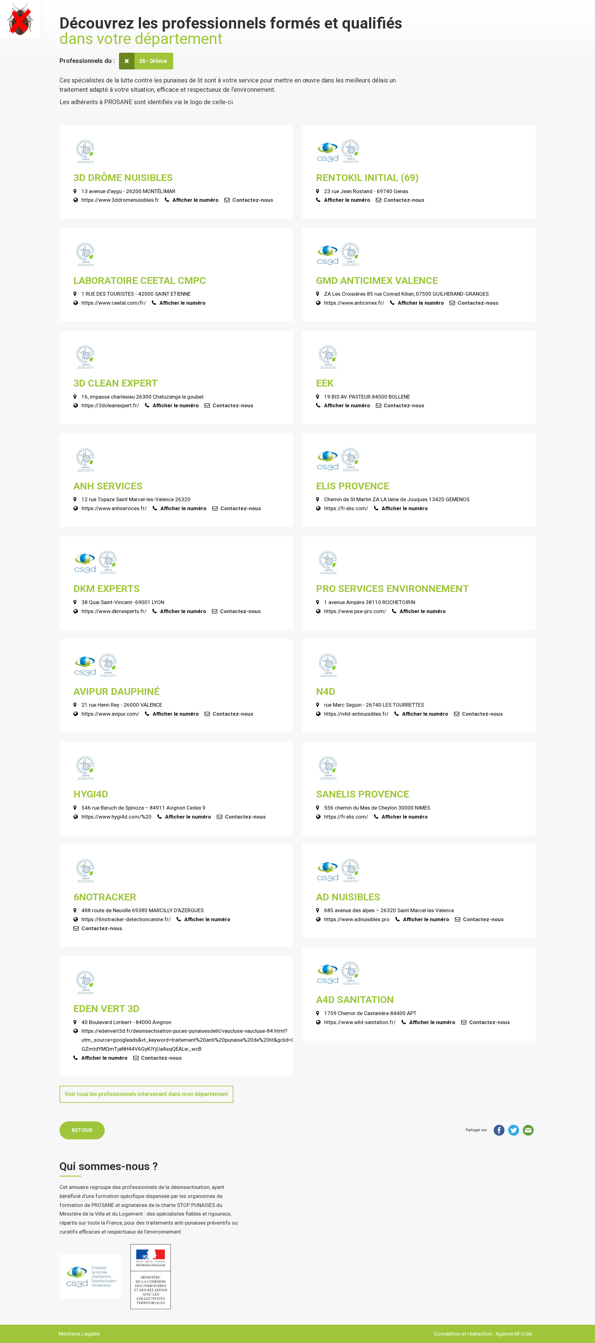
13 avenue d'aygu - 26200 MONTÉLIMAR (128, 191)
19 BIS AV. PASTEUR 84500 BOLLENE (367, 397)
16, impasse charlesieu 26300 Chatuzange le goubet (143, 397)
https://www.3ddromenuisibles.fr (120, 200)
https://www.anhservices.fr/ (114, 508)
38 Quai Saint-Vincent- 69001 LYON (123, 602)
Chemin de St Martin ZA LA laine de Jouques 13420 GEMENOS (396, 499)
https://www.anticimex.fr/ (354, 303)
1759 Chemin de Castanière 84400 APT (370, 1013)
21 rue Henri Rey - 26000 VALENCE (122, 705)
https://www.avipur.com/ (110, 714)
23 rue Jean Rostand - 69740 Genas (366, 191)
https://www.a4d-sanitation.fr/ (360, 1022)
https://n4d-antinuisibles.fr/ (356, 714)
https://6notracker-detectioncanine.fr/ (126, 919)
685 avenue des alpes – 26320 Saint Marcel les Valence (389, 910)
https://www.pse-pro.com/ (355, 611)
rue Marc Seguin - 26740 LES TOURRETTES (374, 705)
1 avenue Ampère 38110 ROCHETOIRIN (369, 602)
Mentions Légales (79, 1334)
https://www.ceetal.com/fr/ (114, 303)
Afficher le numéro (195, 200)
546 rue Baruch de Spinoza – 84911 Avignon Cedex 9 (143, 808)
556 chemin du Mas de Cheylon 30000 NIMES (377, 808)
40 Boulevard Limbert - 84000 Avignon (126, 1022)
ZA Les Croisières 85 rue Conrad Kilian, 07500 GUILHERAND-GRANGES (406, 294)
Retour (82, 1130)
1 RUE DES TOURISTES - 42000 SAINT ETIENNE (136, 294)
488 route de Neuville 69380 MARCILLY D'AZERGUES (143, 910)
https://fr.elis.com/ (346, 508)
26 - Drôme (153, 61)
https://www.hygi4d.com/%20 (117, 817)
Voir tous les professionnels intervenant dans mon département (146, 1094)
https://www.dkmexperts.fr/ (114, 611)
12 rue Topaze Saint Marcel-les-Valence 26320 (136, 499)
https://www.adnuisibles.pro (357, 919)
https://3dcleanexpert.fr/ (110, 405)
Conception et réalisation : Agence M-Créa (483, 1334)
